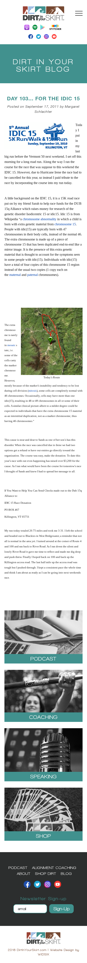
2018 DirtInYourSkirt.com (27, 950)
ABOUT (23, 874)
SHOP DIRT (45, 874)
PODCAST (17, 868)
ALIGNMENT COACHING (54, 868)
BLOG (66, 874)
